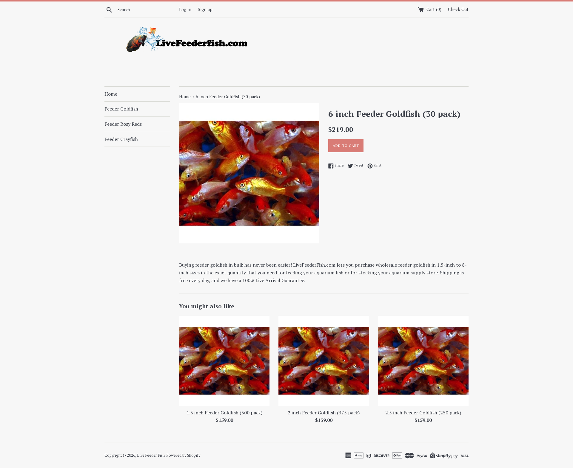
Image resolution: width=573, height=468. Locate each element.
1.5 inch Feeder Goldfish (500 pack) (224, 412)
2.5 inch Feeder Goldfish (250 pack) (423, 412)
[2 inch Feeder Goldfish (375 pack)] (323, 361)
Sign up (205, 9)
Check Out (458, 9)
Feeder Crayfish (121, 139)
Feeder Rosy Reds (123, 124)
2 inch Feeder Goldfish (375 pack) (324, 412)
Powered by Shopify (183, 455)
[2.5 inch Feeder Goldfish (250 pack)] (423, 361)
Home (110, 94)
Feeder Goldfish (121, 108)
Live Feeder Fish (151, 455)
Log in (185, 9)
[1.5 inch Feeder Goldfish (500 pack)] (224, 361)
